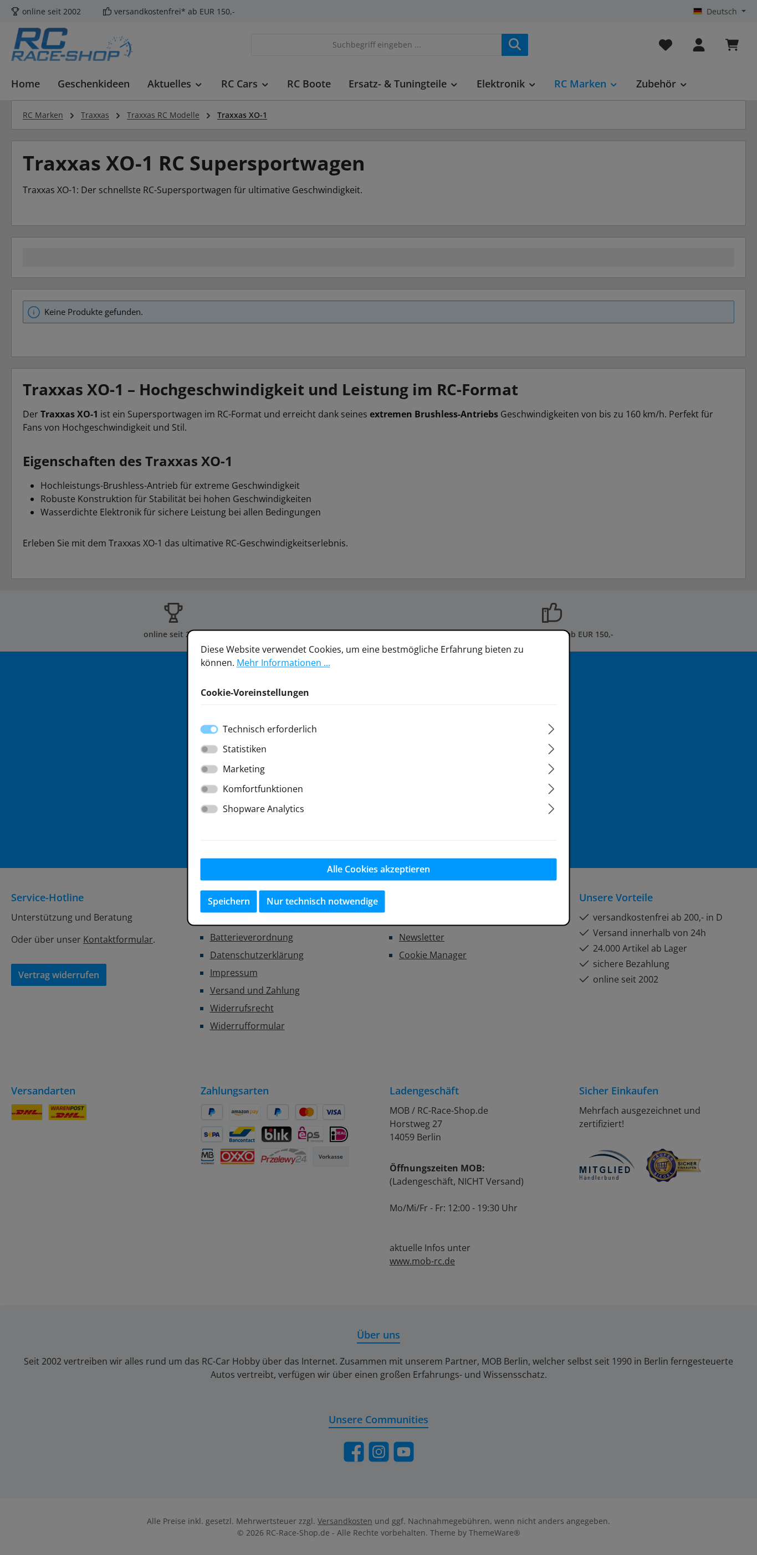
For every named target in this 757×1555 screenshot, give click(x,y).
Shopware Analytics (263, 809)
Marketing (244, 769)
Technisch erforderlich (270, 729)
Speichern (229, 901)
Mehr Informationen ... (283, 663)
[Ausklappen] (551, 727)
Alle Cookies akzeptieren (378, 869)
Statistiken (245, 749)
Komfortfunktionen (263, 789)
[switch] (209, 749)
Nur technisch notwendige (322, 901)
